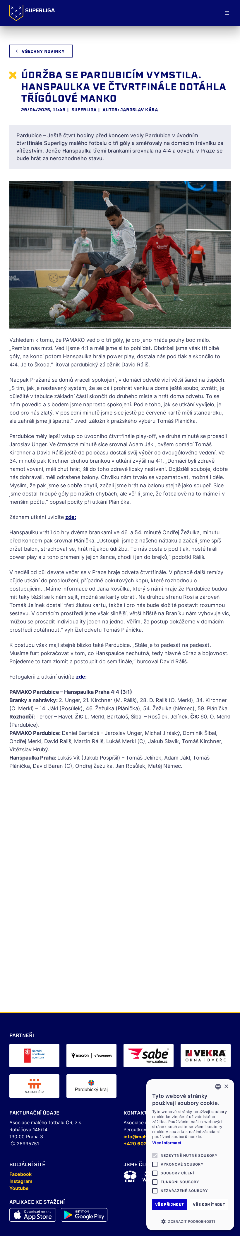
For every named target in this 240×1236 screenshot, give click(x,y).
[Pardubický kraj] (91, 1086)
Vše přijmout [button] (169, 1204)
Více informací (166, 1142)
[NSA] (34, 1055)
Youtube (19, 1188)
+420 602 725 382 (145, 1144)
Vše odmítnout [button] (209, 1204)
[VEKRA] (206, 1055)
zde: (70, 517)
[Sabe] (149, 1055)
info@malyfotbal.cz (146, 1136)
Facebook (20, 1174)
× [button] (226, 1086)
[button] (190, 1221)
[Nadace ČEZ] (34, 1086)
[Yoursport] (91, 1055)
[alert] (190, 1154)
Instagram (20, 1181)
